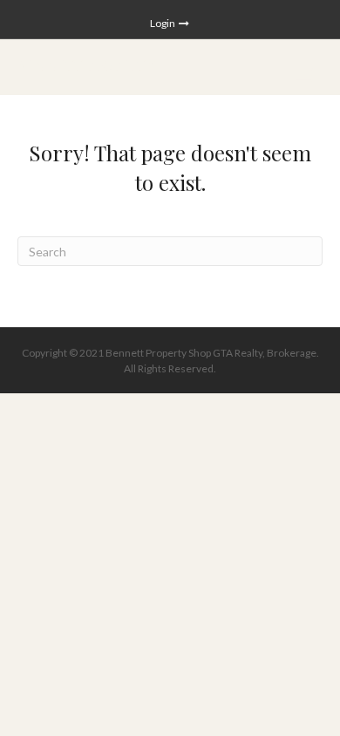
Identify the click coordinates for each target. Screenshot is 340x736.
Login (163, 23)
